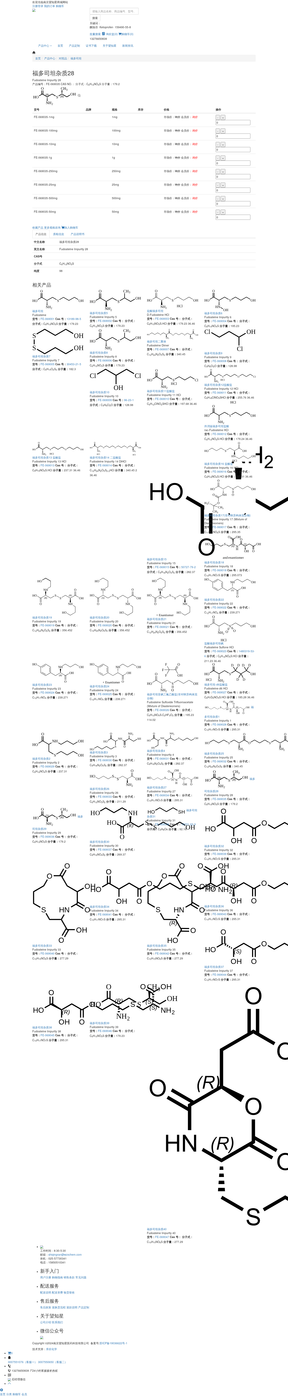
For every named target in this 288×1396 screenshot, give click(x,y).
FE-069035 (219, 799)
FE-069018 (219, 570)
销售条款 (69, 1277)
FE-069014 (105, 465)
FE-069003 (162, 319)
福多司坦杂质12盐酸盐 (218, 385)
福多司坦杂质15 (157, 559)
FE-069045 (47, 1035)
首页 (60, 45)
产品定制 (74, 45)
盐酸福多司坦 (155, 311)
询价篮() (112, 34)
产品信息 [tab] (40, 234)
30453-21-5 (74, 364)
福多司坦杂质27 (157, 787)
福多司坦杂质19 (42, 617)
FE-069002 (105, 321)
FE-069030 (105, 760)
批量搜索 (95, 34)
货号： (36, 319)
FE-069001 (47, 319)
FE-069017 (219, 527)
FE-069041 (105, 914)
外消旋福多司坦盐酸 (216, 426)
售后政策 (45, 1307)
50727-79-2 (188, 567)
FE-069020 (105, 625)
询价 (194, 117)
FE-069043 (219, 914)
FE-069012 (219, 434)
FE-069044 (219, 974)
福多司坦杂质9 (213, 353)
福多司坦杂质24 (99, 686)
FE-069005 (47, 364)
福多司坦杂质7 (41, 356)
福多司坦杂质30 (99, 842)
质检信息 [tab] (58, 234)
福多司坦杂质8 (99, 352)
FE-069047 (162, 1237)
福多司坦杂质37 (214, 967)
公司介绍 (45, 1322)
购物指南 (57, 1277)
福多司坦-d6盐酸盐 (216, 684)
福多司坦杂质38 (42, 1027)
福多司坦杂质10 (99, 392)
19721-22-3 (188, 824)
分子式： (37, 324)
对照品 (63, 58)
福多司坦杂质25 (214, 753)
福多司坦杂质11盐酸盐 (161, 391)
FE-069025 (105, 694)
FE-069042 (162, 953)
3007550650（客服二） (52, 1362)
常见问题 (80, 1277)
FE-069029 (47, 766)
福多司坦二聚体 (156, 341)
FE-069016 (219, 471)
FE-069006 (105, 360)
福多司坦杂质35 (157, 945)
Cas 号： (61, 319)
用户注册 (45, 1277)
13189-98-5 (74, 319)
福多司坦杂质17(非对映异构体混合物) (227, 515)
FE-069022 (219, 607)
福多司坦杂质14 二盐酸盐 (105, 457)
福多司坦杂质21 (157, 619)
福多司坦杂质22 (214, 599)
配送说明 (45, 1292)
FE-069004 (219, 321)
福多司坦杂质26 (99, 789)
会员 (24, 1394)
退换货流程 (59, 1307)
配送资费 (57, 1292)
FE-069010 (162, 399)
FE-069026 (162, 710)
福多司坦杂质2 (41, 758)
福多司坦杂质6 (213, 313)
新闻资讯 (127, 45)
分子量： (64, 324)
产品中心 (44, 45)
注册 (35, 6)
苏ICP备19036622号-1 (113, 1343)
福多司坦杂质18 (214, 562)
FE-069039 (219, 854)
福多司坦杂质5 (99, 313)
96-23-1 (129, 400)
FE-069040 (47, 953)
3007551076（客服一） (23, 1362)
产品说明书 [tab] (77, 234)
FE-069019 (47, 625)
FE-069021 (162, 627)
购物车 (60, 6)
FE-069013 (47, 465)
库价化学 (51, 1349)
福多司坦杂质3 (99, 752)
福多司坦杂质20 (99, 617)
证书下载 (91, 45)
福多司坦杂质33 (42, 945)
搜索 (95, 18)
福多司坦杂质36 (214, 906)
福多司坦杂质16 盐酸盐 (218, 464)
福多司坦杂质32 (214, 846)
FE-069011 (219, 392)
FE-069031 (162, 758)
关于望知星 (109, 45)
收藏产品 (37, 227)
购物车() (127, 34)
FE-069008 (219, 361)
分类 (9, 1394)
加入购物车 (71, 227)
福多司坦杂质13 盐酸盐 (46, 457)
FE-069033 (105, 796)
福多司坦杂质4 (156, 751)
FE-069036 (47, 836)
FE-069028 (219, 724)
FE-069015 (162, 567)
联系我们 (57, 1322)
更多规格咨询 (52, 227)
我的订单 (49, 6)
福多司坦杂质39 (99, 1023)
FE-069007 (162, 349)
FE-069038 (162, 824)
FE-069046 (105, 1031)
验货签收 (69, 1292)
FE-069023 (219, 651)
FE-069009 (105, 400)
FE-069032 (219, 761)
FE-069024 (47, 692)
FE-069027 (219, 692)
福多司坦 (76, 58)
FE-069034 (162, 795)
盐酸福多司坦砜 (214, 643)
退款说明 (71, 1307)
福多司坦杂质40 (157, 1229)
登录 (40, 6)
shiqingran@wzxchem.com (65, 1254)
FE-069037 (105, 849)
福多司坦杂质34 (99, 906)
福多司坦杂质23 (42, 685)
